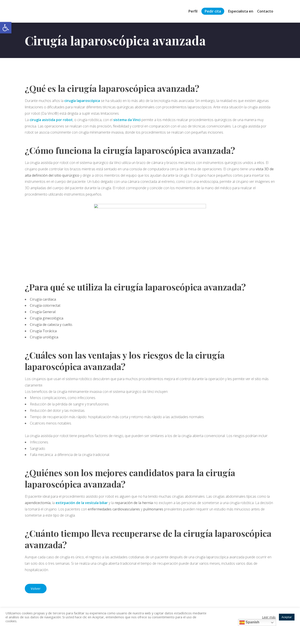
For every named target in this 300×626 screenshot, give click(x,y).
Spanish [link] (252, 622)
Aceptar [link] (287, 617)
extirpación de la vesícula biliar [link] (82, 502)
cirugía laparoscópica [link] (82, 100)
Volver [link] (36, 588)
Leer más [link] (269, 617)
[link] (5, 27)
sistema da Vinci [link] (127, 119)
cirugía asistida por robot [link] (51, 119)
